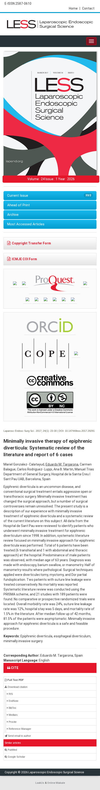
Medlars (13, 714)
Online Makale (56, 782)
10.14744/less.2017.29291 (80, 430)
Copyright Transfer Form (31, 243)
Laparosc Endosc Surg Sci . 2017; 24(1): (26, 430)
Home (74, 8)
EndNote (13, 700)
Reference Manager (19, 728)
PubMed (12, 749)
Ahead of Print (18, 205)
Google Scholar (16, 756)
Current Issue (49, 195)
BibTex (12, 707)
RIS (10, 693)
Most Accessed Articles (25, 224)
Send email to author (19, 735)
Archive (13, 215)
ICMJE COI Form (24, 259)
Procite (12, 721)
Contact (88, 8)
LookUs (39, 782)
